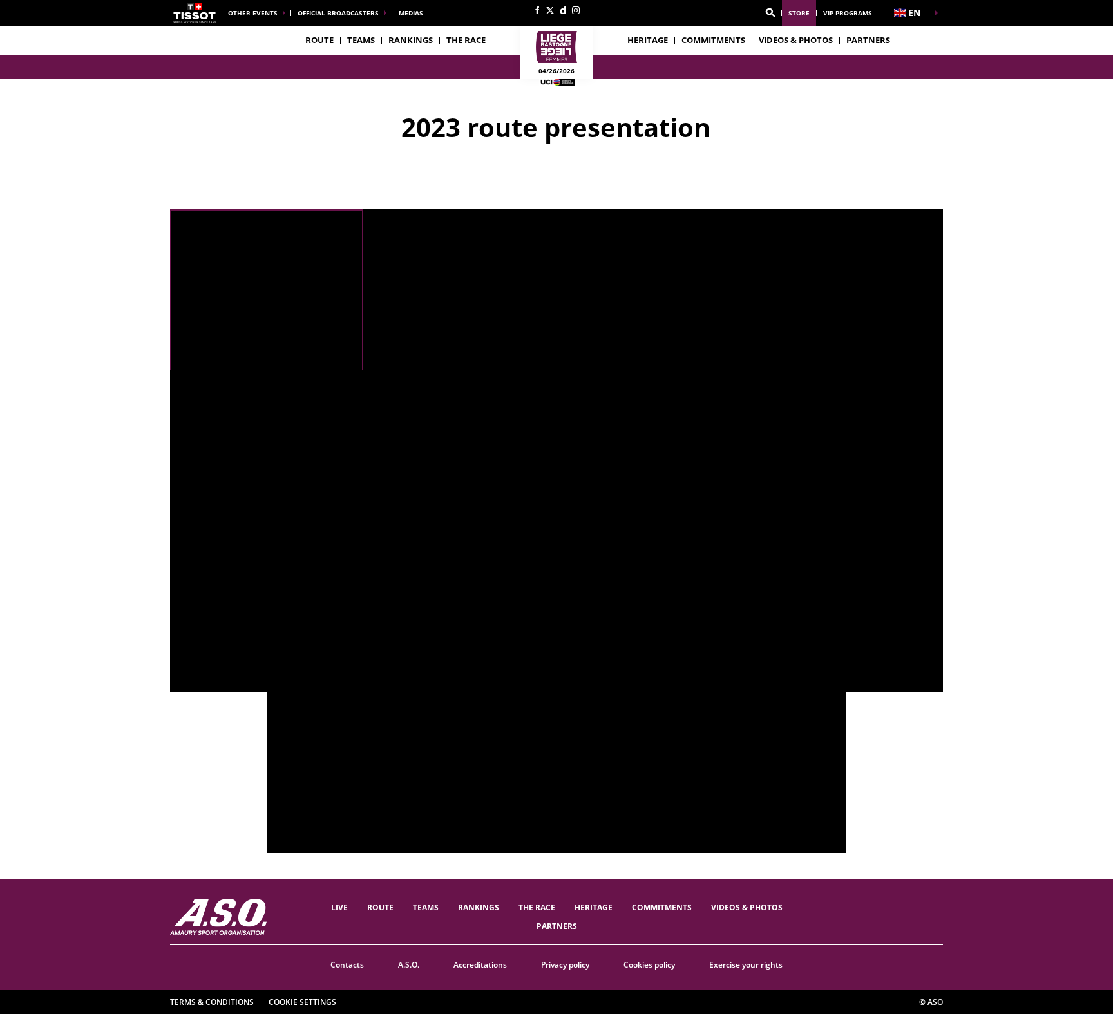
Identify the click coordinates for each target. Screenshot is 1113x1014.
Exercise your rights (746, 964)
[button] (770, 13)
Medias (411, 12)
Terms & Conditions (212, 1002)
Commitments (713, 40)
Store (799, 12)
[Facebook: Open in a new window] (537, 10)
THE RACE (536, 907)
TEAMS (426, 907)
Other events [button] (253, 12)
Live (339, 907)
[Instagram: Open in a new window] (576, 10)
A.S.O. (408, 964)
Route (319, 40)
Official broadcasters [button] (338, 12)
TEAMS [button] (361, 40)
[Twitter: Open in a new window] (550, 10)
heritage (647, 40)
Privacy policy (565, 964)
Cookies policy (649, 964)
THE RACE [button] (466, 40)
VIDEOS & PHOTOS (796, 40)
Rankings (410, 40)
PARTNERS (868, 40)
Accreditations (480, 964)
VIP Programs (847, 12)
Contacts (347, 964)
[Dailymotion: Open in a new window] (563, 10)
